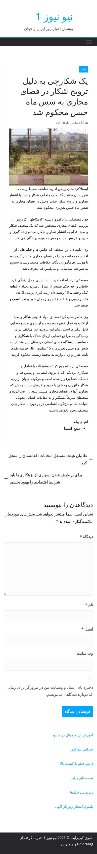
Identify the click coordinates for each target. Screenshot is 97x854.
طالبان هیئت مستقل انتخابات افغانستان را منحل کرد (47, 459)
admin (60, 122)
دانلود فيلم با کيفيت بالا (76, 763)
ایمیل (87, 629)
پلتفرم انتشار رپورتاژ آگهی (74, 806)
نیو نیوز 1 (54, 16)
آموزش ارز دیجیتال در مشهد (72, 734)
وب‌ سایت (85, 653)
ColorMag (85, 844)
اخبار (83, 69)
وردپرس (67, 844)
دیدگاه (86, 536)
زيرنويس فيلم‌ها (81, 792)
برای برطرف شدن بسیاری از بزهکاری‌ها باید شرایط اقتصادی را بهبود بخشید (46, 478)
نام (89, 605)
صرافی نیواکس (81, 749)
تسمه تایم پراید (82, 778)
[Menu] (89, 42)
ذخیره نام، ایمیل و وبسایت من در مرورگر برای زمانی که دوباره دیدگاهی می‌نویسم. (49, 690)
